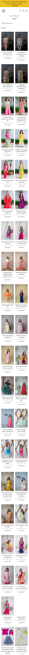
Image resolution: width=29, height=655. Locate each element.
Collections (16, 16)
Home (11, 16)
